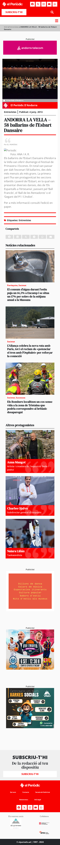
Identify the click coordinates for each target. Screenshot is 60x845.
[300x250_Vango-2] (30, 727)
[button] (52, 12)
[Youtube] (49, 4)
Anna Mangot (16, 462)
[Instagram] (43, 4)
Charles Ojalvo (17, 508)
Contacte (25, 792)
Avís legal (37, 800)
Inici (5, 27)
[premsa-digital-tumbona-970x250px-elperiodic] (30, 53)
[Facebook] (32, 4)
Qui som (13, 792)
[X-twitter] (38, 4)
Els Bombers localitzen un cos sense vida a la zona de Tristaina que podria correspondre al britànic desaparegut (29, 407)
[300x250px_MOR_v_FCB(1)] (30, 668)
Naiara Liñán (15, 551)
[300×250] (30, 610)
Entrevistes (13, 27)
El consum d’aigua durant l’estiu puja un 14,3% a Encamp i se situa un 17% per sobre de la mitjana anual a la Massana (28, 294)
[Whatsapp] (54, 4)
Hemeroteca (23, 800)
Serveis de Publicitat (42, 792)
